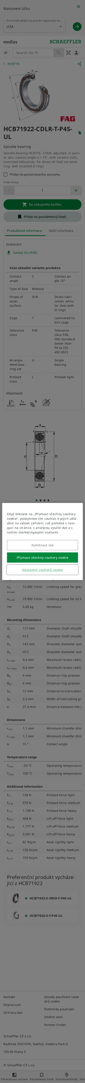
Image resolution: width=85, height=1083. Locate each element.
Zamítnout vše (42, 545)
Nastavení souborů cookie (42, 570)
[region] (42, 541)
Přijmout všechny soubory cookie (42, 557)
